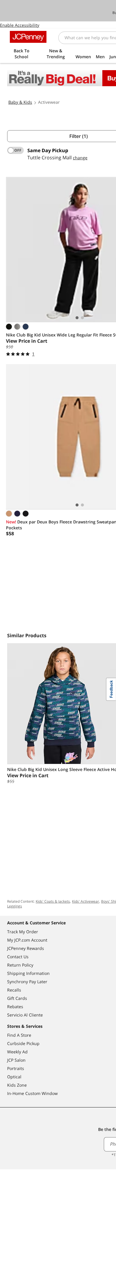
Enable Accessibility (19, 25)
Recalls (14, 990)
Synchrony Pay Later (27, 981)
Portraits (15, 1068)
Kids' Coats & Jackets (53, 901)
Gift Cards (17, 998)
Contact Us (18, 956)
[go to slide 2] (82, 317)
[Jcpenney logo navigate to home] (28, 37)
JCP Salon (16, 1060)
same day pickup (47, 150)
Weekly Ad (17, 1052)
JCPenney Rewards (25, 948)
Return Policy (20, 965)
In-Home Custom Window (32, 1093)
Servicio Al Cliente (25, 1015)
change (80, 157)
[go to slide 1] (77, 317)
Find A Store (19, 1035)
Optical (14, 1077)
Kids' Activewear (85, 901)
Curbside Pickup (23, 1043)
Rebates (15, 1006)
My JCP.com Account (27, 940)
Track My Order (22, 931)
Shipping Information (28, 973)
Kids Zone (17, 1085)
